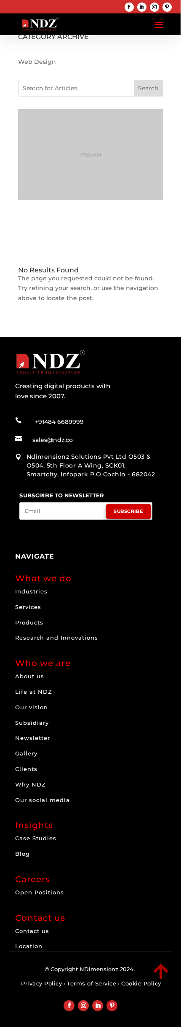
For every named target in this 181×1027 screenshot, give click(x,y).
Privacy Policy (41, 983)
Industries (31, 591)
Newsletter (32, 737)
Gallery (26, 753)
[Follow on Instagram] (154, 7)
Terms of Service (91, 983)
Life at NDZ (33, 691)
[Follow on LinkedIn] (141, 7)
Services (28, 607)
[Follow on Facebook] (129, 7)
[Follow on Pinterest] (167, 7)
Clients (26, 769)
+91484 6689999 (59, 422)
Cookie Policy (141, 983)
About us (29, 676)
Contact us (32, 931)
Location (29, 946)
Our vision (31, 707)
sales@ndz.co (52, 440)
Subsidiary (32, 722)
